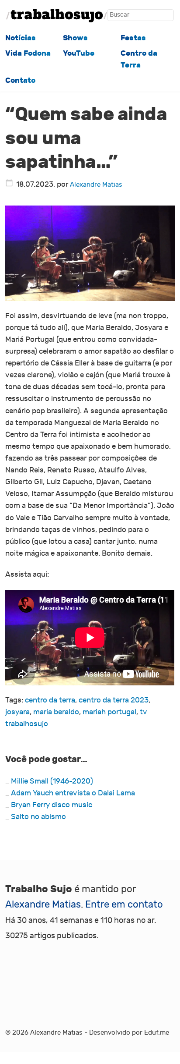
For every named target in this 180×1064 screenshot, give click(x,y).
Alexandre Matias (96, 184)
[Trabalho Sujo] (56, 15)
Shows (75, 38)
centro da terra (50, 700)
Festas (133, 38)
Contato (20, 80)
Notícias (20, 38)
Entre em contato (124, 904)
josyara (17, 712)
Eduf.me (156, 1032)
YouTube (78, 53)
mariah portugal (109, 712)
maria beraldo (56, 712)
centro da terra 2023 (114, 700)
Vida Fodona (28, 53)
